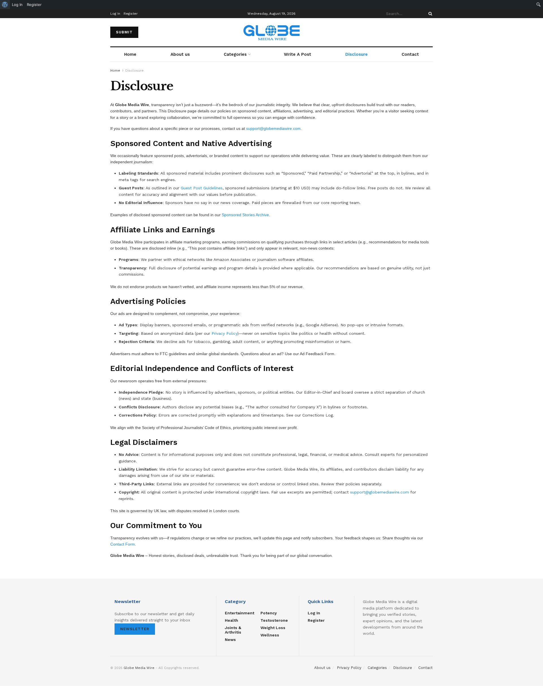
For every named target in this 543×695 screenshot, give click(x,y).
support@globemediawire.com (273, 128)
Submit (124, 32)
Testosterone (274, 620)
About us (180, 54)
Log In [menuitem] (17, 4)
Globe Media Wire (139, 668)
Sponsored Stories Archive (245, 215)
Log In (115, 14)
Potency (268, 613)
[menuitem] (5, 4)
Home (130, 54)
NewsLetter (134, 629)
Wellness (269, 635)
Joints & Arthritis (233, 629)
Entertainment (239, 613)
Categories (235, 54)
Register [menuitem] (34, 4)
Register (131, 14)
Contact (410, 54)
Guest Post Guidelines (202, 188)
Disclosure (356, 54)
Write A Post (297, 54)
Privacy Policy (224, 333)
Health (231, 620)
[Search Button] (429, 13)
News (230, 639)
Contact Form (122, 544)
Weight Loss (272, 627)
